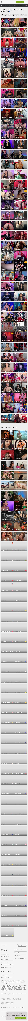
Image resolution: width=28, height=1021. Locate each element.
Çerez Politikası (4, 962)
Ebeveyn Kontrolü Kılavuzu (7, 964)
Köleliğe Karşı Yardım (6, 967)
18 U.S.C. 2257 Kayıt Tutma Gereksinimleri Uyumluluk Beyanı (12, 1008)
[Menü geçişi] (1, 2)
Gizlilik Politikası (5, 954)
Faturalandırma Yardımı (6, 977)
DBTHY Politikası (5, 959)
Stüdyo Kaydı (17, 955)
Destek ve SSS (4, 975)
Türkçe (20, 945)
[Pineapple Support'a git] (2, 1003)
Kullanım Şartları (5, 956)
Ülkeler (16, 15)
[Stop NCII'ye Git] (10, 1003)
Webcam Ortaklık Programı (20, 958)
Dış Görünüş (7, 15)
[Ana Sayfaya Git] (8, 2)
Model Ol (16, 952)
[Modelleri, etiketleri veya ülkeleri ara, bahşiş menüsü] (26, 5)
